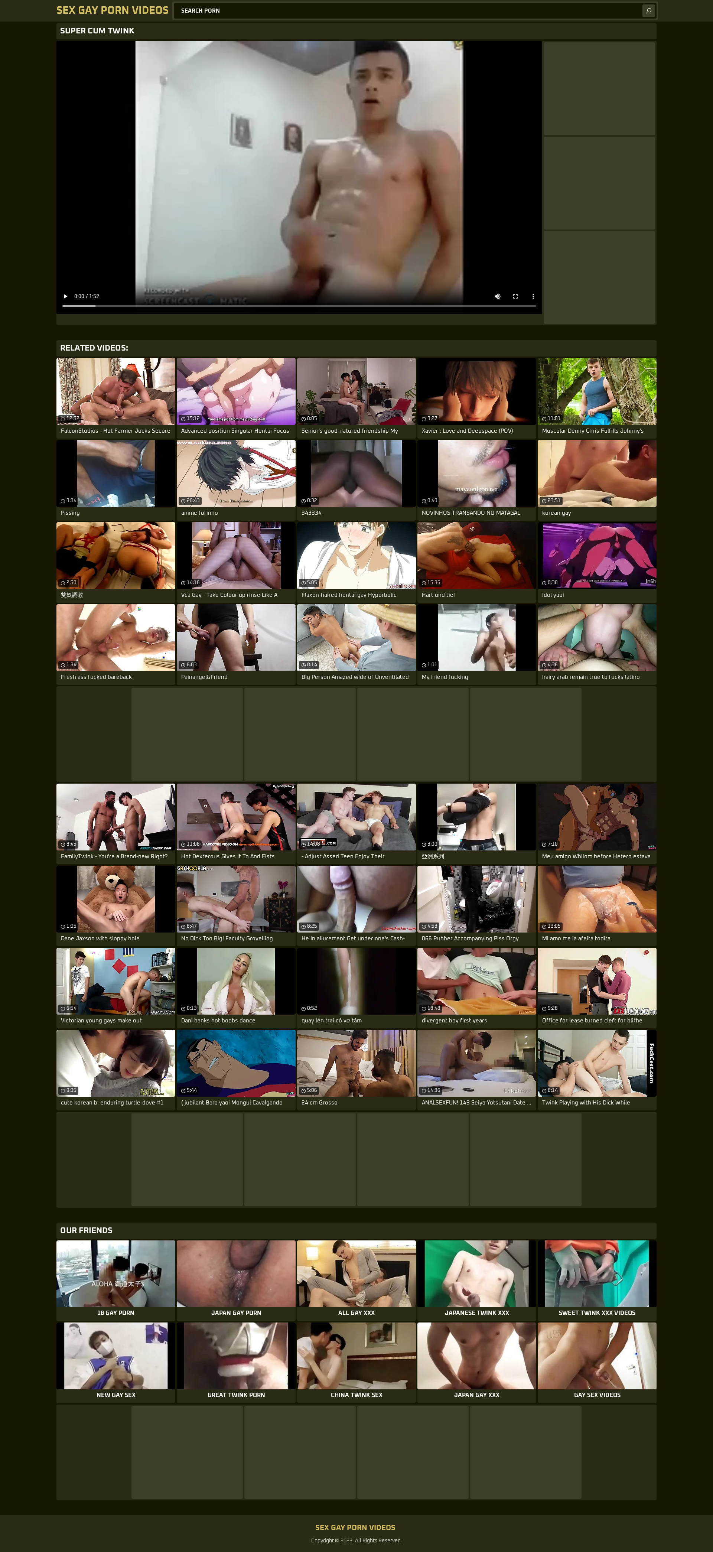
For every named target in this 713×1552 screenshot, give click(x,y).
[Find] (648, 10)
